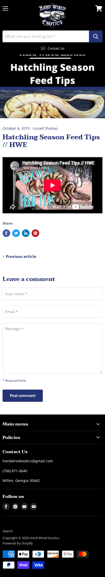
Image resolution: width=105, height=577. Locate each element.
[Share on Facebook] (6, 233)
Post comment (22, 395)
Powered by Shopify (18, 543)
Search (8, 531)
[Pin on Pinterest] (35, 233)
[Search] (95, 36)
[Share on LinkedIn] (26, 233)
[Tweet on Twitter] (16, 233)
